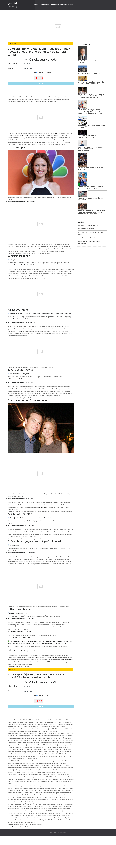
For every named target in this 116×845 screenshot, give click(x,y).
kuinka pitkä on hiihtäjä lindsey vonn (20, 379)
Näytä (41, 83)
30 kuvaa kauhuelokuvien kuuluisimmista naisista (87, 136)
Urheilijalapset (44, 5)
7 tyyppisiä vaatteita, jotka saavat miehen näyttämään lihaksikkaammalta (91, 148)
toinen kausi (43, 507)
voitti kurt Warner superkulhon (88, 238)
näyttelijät (64, 276)
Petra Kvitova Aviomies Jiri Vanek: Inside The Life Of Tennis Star (90, 187)
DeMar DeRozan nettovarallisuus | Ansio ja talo (90, 168)
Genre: (10, 68)
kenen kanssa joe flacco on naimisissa (21, 827)
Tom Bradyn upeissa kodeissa (89, 73)
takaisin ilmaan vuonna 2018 (41, 662)
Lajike (37, 142)
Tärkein (36, 5)
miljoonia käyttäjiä (22, 135)
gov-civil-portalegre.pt (58, 833)
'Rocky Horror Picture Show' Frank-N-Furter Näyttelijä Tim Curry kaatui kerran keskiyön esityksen (91, 212)
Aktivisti (70, 5)
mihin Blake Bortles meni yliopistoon (19, 631)
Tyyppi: (33, 73)
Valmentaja (55, 5)
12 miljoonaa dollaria (66, 660)
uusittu (47, 534)
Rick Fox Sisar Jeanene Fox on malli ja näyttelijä (91, 61)
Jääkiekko (63, 5)
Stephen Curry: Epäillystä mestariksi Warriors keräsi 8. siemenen (91, 83)
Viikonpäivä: (12, 63)
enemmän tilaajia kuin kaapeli (55, 133)
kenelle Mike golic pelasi (86, 229)
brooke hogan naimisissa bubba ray (20, 319)
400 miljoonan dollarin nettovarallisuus (44, 657)
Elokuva (41, 73)
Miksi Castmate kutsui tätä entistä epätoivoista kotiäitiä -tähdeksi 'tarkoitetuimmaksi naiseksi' (91, 96)
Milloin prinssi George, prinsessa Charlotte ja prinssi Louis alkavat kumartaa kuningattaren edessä (90, 111)
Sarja (49, 73)
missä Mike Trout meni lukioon (88, 225)
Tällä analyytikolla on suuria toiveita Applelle (91, 126)
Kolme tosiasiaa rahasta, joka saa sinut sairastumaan (90, 199)
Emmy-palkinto (19, 331)
